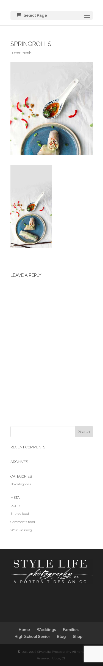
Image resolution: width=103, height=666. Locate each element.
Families (71, 629)
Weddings (46, 629)
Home (24, 629)
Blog (61, 636)
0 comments (21, 53)
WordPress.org (21, 530)
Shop (77, 636)
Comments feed (22, 522)
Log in (15, 505)
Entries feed (19, 514)
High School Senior (32, 636)
